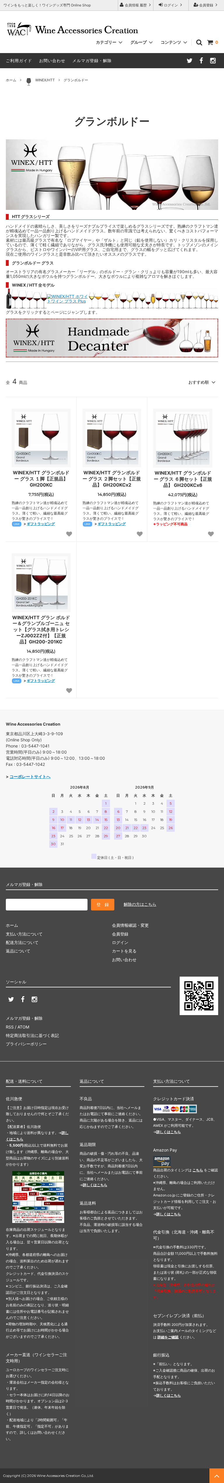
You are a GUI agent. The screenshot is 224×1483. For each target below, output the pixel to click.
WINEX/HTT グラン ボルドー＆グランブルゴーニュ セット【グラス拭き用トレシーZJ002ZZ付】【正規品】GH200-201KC (41, 630)
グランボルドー (76, 80)
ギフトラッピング (41, 524)
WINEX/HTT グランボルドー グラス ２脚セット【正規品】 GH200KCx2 (112, 479)
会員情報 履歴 (136, 5)
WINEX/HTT (45, 80)
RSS (10, 1026)
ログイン (171, 5)
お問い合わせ (52, 60)
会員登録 (206, 5)
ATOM (23, 1026)
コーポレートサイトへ (30, 776)
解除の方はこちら (140, 904)
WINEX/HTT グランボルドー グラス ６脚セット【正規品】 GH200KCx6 (183, 479)
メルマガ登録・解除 (92, 60)
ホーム (11, 80)
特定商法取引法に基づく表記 (32, 1035)
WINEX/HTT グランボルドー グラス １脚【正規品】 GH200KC (41, 479)
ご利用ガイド (19, 60)
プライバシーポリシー (26, 1043)
